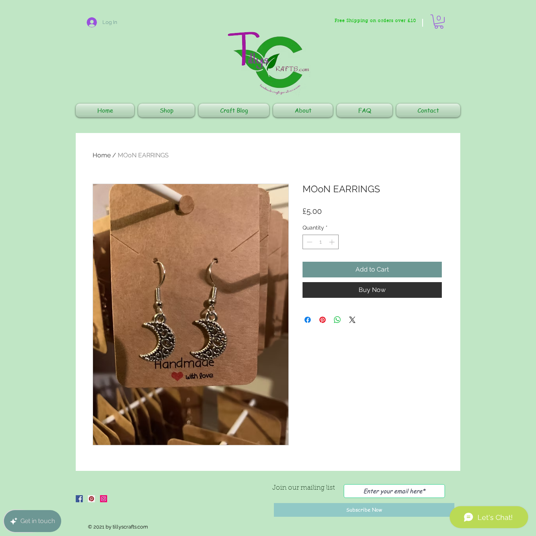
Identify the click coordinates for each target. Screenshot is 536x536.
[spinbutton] (321, 242)
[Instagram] (103, 498)
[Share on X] (352, 320)
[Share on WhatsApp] (337, 320)
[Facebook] (79, 498)
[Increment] (332, 242)
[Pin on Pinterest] (322, 320)
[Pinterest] (91, 498)
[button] (438, 22)
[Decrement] (309, 242)
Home (102, 155)
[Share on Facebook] (307, 320)
